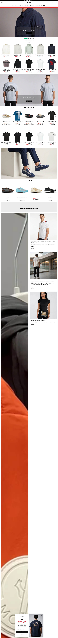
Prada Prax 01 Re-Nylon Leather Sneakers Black (50, 197)
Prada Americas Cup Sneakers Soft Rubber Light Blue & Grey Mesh (22, 197)
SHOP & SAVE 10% (22, 631)
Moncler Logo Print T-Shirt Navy (51, 70)
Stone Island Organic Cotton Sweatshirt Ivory (6, 55)
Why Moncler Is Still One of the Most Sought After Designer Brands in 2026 (43, 242)
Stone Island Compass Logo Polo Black (29, 70)
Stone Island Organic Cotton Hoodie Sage (29, 55)
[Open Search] (1, 3)
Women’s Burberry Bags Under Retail (38, 320)
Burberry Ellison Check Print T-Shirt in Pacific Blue (18, 122)
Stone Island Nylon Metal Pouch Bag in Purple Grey (6, 70)
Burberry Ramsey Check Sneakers (6, 122)
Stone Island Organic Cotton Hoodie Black (18, 70)
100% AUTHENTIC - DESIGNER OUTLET (29, 0)
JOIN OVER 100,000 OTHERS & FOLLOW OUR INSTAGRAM (29, 208)
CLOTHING (26, 5)
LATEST (16, 5)
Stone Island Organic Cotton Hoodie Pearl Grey (40, 55)
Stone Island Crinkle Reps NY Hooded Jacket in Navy (51, 55)
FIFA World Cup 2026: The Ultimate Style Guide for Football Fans (42, 282)
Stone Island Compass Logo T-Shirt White (52, 143)
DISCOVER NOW (29, 32)
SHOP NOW (29, 101)
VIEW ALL (29, 42)
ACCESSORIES (37, 5)
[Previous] (2, 116)
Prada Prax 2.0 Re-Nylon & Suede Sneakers (8, 197)
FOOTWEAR (32, 5)
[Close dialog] (42, 615)
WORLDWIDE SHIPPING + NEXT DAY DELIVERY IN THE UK (29, 7)
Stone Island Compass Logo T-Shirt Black (52, 122)
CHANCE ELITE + (43, 5)
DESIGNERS (20, 5)
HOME (13, 5)
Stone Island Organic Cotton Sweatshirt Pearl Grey (18, 55)
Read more (32, 246)
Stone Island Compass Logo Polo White (40, 70)
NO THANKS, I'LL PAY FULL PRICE (22, 634)
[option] (29, 22)
